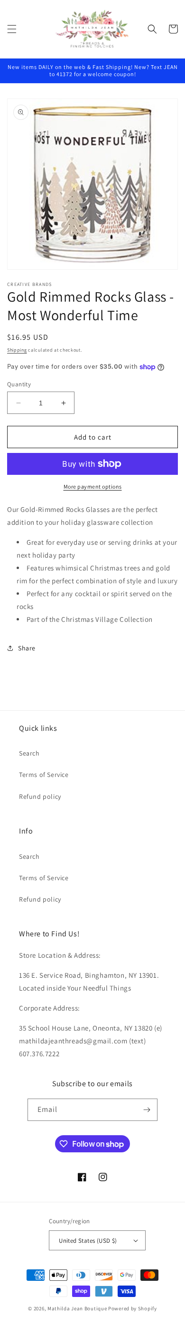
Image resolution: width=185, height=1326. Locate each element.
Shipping (17, 350)
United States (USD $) (88, 1241)
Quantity (19, 384)
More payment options (93, 486)
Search (29, 753)
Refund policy (40, 796)
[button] (11, 29)
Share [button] (27, 648)
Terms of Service (44, 774)
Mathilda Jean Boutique (77, 1308)
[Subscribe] (146, 1110)
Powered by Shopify (132, 1308)
